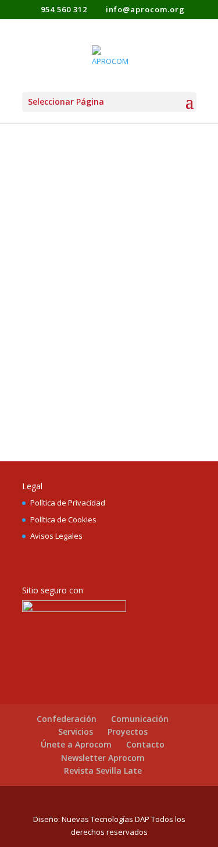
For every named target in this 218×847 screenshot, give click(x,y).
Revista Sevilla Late (103, 770)
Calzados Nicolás (86, 367)
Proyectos (128, 731)
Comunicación (140, 718)
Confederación (67, 718)
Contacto (145, 744)
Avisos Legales (56, 536)
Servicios (75, 731)
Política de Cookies (63, 519)
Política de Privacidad (67, 502)
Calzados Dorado (87, 324)
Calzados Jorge (80, 224)
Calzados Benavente (98, 181)
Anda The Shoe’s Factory (87, 274)
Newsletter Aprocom (103, 757)
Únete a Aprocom (76, 744)
